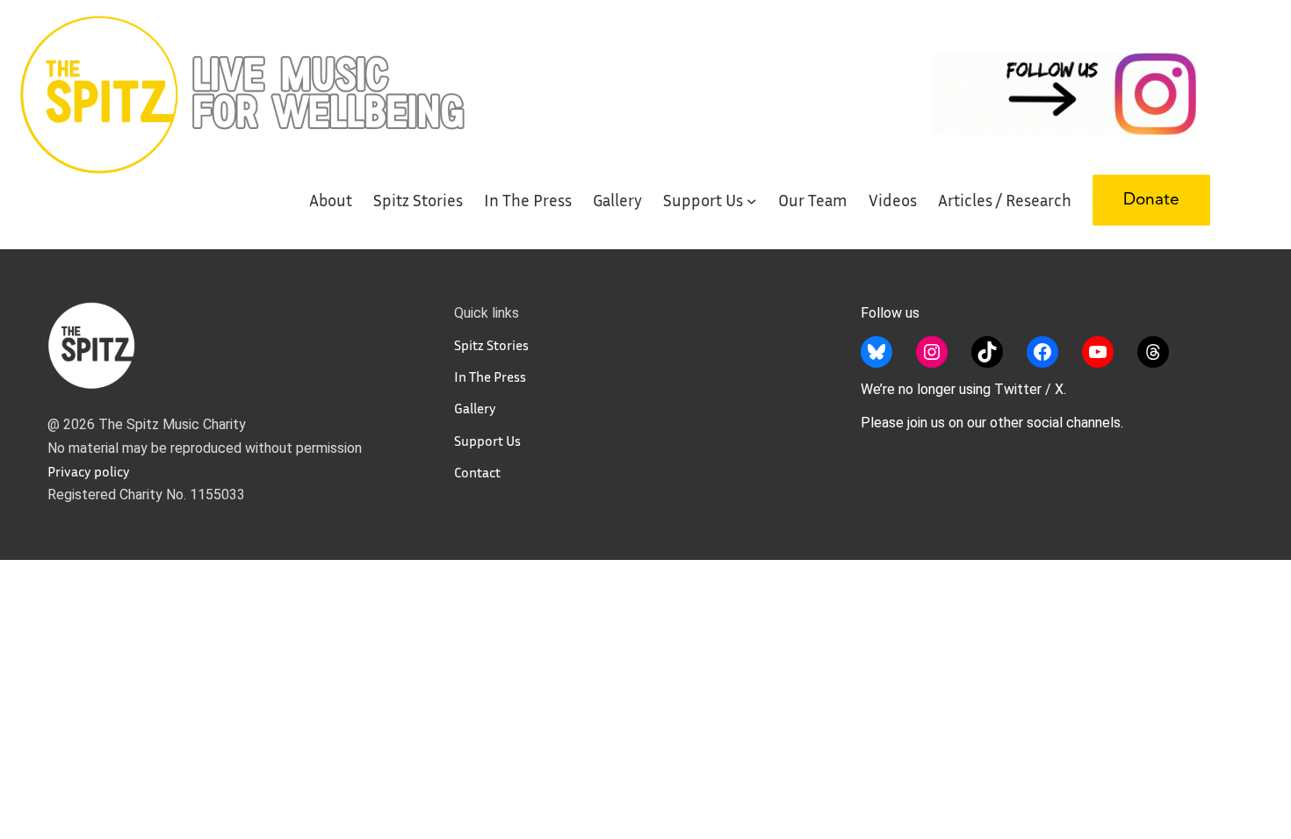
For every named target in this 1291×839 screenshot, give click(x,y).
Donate (1151, 200)
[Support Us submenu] (751, 200)
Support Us (487, 440)
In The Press (490, 376)
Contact (477, 472)
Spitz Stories (491, 345)
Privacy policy (88, 471)
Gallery (475, 408)
